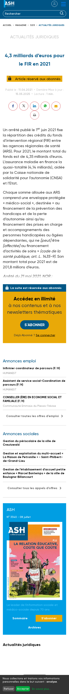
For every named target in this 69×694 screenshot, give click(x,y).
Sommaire (20, 618)
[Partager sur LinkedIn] (34, 106)
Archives (34, 627)
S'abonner (35, 325)
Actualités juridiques (51, 25)
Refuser (9, 688)
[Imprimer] (34, 115)
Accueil (7, 25)
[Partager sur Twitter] (23, 106)
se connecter (52, 4)
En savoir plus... (41, 688)
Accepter (23, 688)
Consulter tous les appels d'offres (32, 488)
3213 (32, 25)
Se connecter (45, 335)
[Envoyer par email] (56, 106)
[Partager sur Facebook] (13, 106)
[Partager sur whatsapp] (45, 106)
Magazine (20, 25)
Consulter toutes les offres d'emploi (32, 416)
